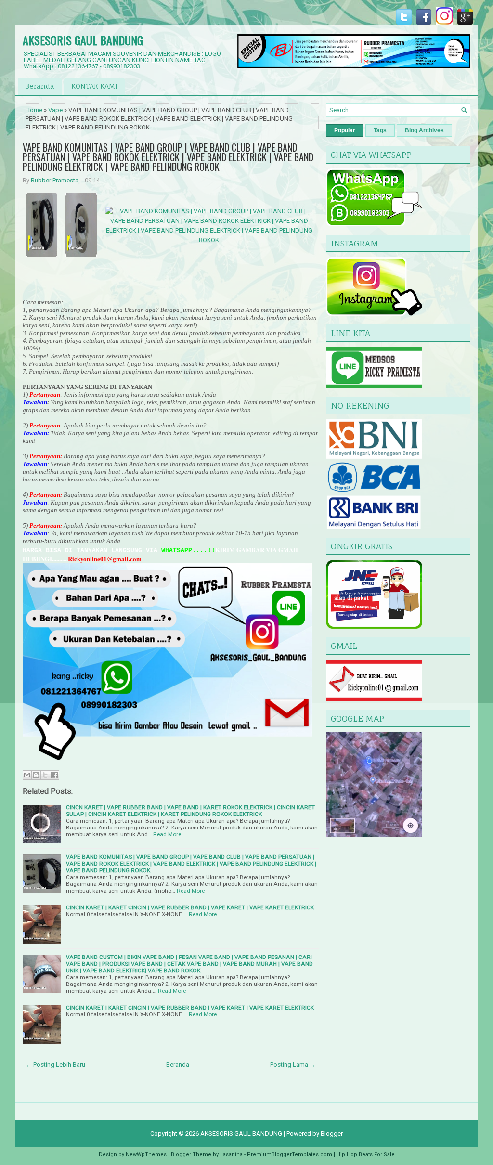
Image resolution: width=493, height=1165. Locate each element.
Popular (344, 130)
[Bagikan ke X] (45, 775)
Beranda (39, 86)
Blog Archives (424, 130)
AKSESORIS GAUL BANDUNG (83, 40)
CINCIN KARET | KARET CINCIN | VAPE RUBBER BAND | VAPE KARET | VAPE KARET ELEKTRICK (190, 907)
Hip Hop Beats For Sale (366, 1155)
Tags (380, 130)
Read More (167, 834)
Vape (55, 110)
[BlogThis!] (36, 775)
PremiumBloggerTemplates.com (289, 1155)
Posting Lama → (293, 1064)
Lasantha (231, 1155)
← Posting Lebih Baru (55, 1064)
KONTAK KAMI (94, 86)
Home (34, 110)
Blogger (332, 1133)
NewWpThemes (146, 1155)
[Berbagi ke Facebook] (54, 775)
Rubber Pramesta (54, 180)
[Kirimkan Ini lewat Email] (27, 775)
